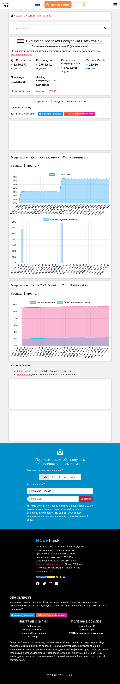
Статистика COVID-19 (44, 91)
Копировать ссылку (22, 107)
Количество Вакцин (21, 54)
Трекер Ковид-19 (86, 626)
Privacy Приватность (34, 629)
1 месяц (30, 165)
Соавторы (33, 636)
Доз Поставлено (44, 157)
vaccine (20, 15)
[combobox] (60, 491)
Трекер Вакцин (86, 629)
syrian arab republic (39, 15)
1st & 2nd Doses (43, 285)
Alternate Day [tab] (59, 477)
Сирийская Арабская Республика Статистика (62, 41)
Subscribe (85, 499)
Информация (33, 626)
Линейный (78, 157)
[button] (38, 4)
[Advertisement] (60, 135)
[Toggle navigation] (115, 4)
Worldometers (24, 374)
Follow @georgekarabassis (80, 113)
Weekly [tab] (74, 477)
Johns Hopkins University (30, 371)
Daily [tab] (44, 477)
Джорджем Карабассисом (50, 564)
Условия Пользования (34, 633)
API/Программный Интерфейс (86, 633)
